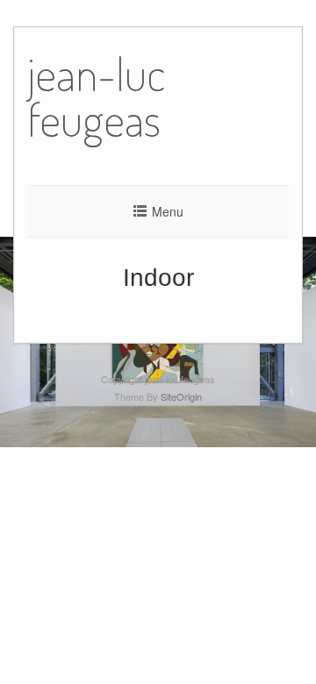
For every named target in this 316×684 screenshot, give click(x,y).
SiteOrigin (181, 396)
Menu (167, 211)
